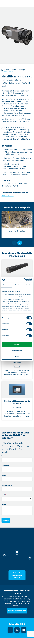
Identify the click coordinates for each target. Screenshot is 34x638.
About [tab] (28, 285)
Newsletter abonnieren (17, 611)
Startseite (7, 70)
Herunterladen (8, 196)
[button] (29, 558)
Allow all (17, 344)
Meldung (4, 504)
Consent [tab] (6, 285)
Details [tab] (17, 285)
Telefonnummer (7, 485)
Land (4, 495)
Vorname (5, 456)
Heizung (21, 70)
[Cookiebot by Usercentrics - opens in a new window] (24, 279)
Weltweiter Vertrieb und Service (17, 575)
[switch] (29, 323)
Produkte (14, 70)
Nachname (5, 465)
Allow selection (17, 350)
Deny (17, 357)
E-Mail (4, 475)
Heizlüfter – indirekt (8, 71)
